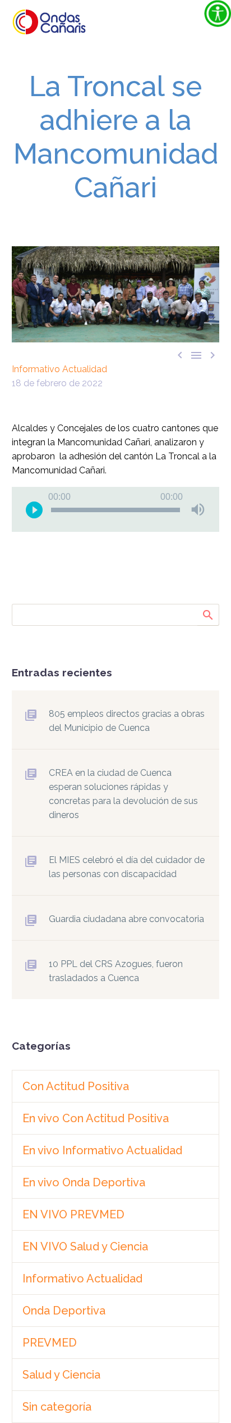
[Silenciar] (198, 509)
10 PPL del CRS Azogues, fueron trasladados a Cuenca (116, 971)
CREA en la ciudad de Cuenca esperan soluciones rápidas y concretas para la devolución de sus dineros (123, 793)
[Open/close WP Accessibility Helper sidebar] (217, 13)
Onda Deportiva (63, 1310)
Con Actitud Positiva (75, 1086)
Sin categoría (56, 1406)
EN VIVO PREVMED (73, 1214)
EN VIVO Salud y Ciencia (85, 1246)
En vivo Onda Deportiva (83, 1182)
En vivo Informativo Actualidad (102, 1150)
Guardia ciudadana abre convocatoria (126, 919)
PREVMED (49, 1342)
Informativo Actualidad (59, 369)
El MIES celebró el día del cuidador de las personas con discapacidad (127, 867)
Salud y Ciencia (61, 1374)
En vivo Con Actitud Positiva (95, 1118)
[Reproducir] (34, 509)
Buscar (207, 614)
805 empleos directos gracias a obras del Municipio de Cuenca (127, 720)
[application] (115, 509)
